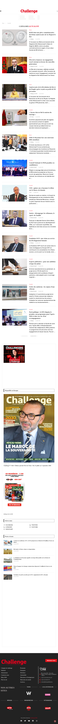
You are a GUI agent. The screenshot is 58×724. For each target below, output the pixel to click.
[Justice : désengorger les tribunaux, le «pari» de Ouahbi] (14, 218)
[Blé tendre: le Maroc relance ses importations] (8, 551)
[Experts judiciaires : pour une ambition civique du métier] (14, 267)
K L (31, 192)
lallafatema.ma (47, 687)
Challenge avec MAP (33, 66)
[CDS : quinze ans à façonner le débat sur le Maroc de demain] (14, 193)
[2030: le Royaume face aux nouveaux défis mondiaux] (14, 143)
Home (3, 23)
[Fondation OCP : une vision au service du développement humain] (14, 243)
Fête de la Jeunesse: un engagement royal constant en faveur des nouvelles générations (42, 62)
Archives (22, 682)
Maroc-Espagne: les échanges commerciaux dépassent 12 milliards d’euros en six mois (33, 567)
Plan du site (4, 679)
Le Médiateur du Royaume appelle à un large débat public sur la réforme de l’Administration (32, 558)
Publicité (3, 670)
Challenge (32, 39)
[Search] (57, 11)
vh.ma (29, 687)
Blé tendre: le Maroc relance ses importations (24, 549)
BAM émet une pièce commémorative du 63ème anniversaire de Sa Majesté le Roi (42, 35)
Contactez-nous (5, 675)
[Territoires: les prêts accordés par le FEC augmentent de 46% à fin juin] (8, 577)
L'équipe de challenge (6, 668)
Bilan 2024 (4, 677)
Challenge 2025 (33, 718)
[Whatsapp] (36, 720)
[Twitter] (25, 720)
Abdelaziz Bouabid (33, 167)
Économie (22, 668)
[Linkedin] (32, 720)
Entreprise (22, 670)
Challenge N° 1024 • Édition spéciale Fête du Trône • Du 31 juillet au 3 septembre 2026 (27, 465)
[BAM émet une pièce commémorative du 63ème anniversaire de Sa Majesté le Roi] (14, 37)
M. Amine (32, 116)
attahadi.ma (48, 700)
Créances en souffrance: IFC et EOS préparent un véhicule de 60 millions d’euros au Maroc (34, 541)
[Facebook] (21, 720)
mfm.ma (9, 700)
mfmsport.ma (28, 700)
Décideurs (22, 672)
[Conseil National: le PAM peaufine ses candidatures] (14, 168)
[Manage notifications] (55, 721)
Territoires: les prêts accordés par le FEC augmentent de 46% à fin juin (31, 574)
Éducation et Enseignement (27, 677)
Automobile (23, 675)
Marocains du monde (25, 679)
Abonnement (4, 672)
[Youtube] (29, 720)
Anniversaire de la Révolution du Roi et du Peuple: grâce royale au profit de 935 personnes (42, 89)
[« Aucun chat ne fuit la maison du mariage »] (14, 117)
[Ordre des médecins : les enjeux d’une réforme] (14, 292)
